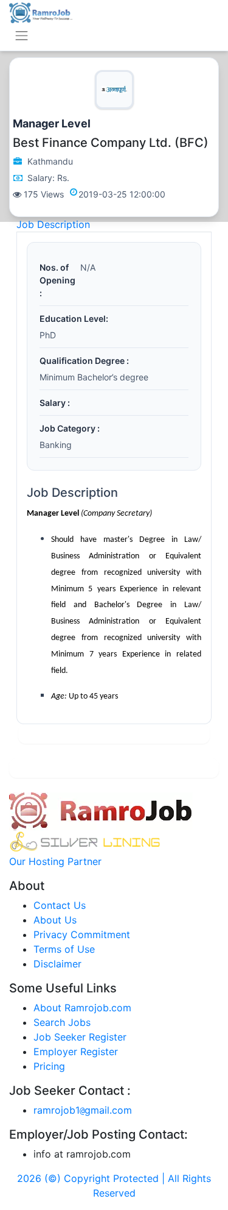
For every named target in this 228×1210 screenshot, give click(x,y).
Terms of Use (64, 949)
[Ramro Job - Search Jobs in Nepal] (40, 11)
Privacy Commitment (81, 934)
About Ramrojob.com (82, 1008)
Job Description (53, 224)
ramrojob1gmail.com (82, 1110)
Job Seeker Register (79, 1037)
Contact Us (59, 905)
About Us (55, 920)
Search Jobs (62, 1022)
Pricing (49, 1066)
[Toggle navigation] (21, 35)
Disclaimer (57, 964)
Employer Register (75, 1051)
